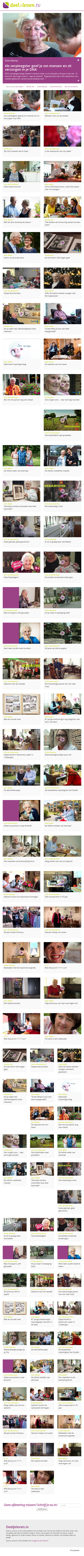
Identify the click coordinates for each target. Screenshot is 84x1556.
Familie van (30, 87)
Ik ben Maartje (42, 87)
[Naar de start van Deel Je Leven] (21, 5)
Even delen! (19, 87)
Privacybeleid (74, 1550)
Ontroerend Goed (56, 87)
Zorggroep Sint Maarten (39, 1541)
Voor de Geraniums (71, 87)
